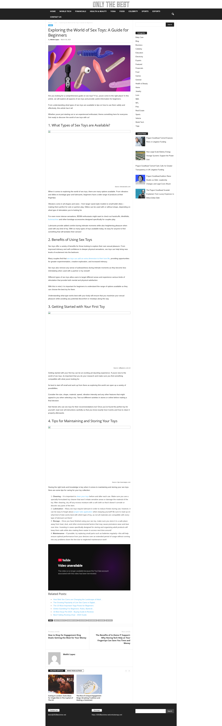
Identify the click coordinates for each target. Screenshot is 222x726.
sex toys (109, 620)
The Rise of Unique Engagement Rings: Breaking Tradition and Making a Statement (88, 698)
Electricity (139, 57)
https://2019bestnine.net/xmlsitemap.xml (107, 715)
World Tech (65, 11)
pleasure (101, 620)
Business (139, 45)
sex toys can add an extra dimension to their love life (88, 258)
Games (138, 76)
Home (53, 11)
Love (55, 23)
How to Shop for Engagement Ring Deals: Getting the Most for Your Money (67, 636)
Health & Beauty (98, 11)
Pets (137, 107)
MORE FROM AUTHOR (74, 671)
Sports (145, 11)
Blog (137, 41)
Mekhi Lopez (54, 39)
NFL (137, 103)
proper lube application (83, 512)
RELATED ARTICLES (56, 671)
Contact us (55, 17)
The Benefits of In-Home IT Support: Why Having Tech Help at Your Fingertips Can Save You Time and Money (113, 639)
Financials (80, 11)
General (138, 80)
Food (122, 11)
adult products (60, 620)
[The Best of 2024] (111, 4)
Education (139, 53)
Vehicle (138, 118)
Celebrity (133, 11)
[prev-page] (126, 670)
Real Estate (140, 111)
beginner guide (72, 620)
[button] (173, 14)
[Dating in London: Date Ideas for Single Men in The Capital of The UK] (61, 684)
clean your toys (82, 496)
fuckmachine (53, 219)
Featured (139, 64)
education (82, 620)
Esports (156, 11)
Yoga (113, 11)
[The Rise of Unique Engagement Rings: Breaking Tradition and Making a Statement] (89, 684)
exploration (92, 620)
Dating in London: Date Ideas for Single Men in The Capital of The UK (60, 698)
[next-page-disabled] (129, 670)
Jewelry (138, 91)
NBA (137, 99)
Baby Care (139, 37)
